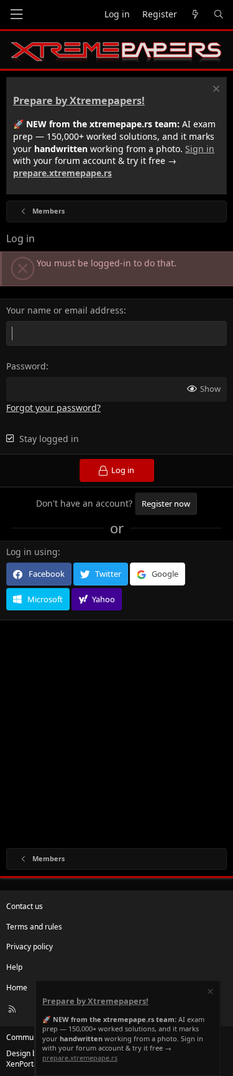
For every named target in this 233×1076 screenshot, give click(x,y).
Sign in (199, 149)
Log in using (32, 552)
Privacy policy (29, 946)
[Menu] (16, 14)
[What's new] (195, 15)
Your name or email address (65, 310)
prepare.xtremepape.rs (62, 173)
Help (14, 967)
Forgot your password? (53, 408)
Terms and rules (34, 926)
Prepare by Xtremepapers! (79, 100)
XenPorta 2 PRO (33, 1064)
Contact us (24, 906)
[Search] (219, 15)
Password (26, 366)
